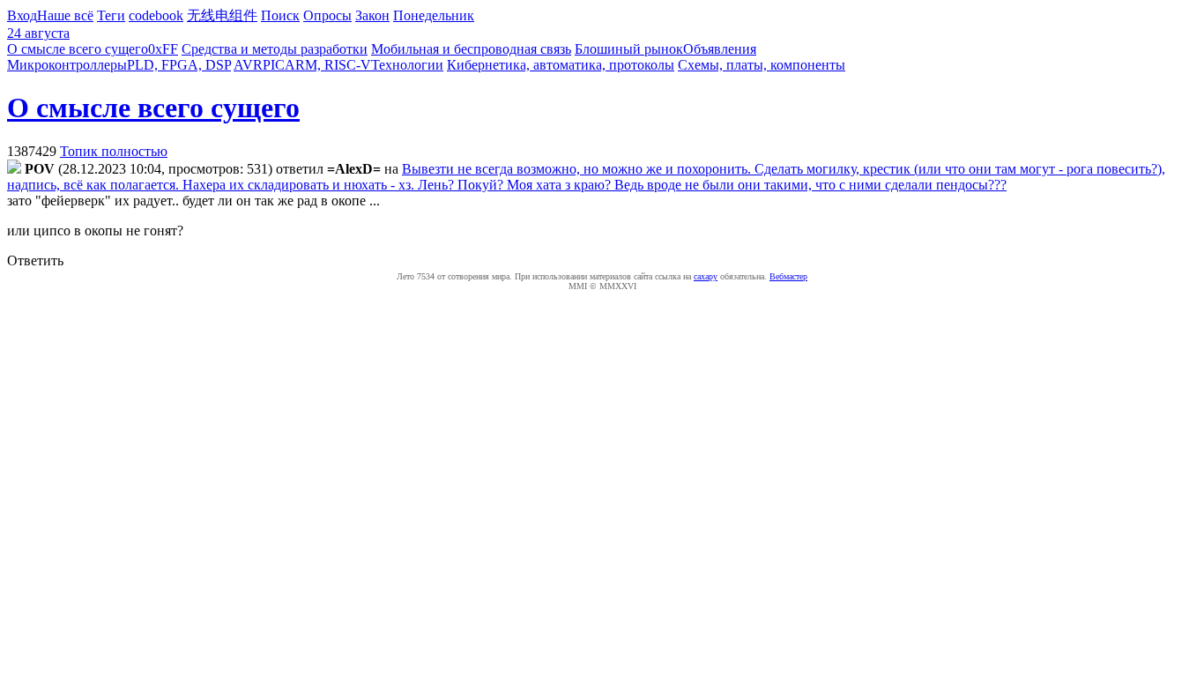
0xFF (163, 48)
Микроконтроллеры (67, 64)
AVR (248, 64)
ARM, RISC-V (328, 64)
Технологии (407, 64)
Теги (111, 15)
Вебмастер (788, 276)
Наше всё (65, 15)
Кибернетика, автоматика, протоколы (560, 64)
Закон (372, 15)
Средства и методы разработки (275, 48)
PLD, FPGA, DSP (179, 64)
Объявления (719, 48)
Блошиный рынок (629, 48)
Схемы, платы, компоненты (761, 64)
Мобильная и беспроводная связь (471, 48)
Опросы (327, 15)
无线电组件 (222, 15)
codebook (156, 15)
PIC (274, 64)
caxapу (705, 276)
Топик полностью (113, 151)
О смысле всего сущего (77, 48)
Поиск (280, 15)
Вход (22, 15)
